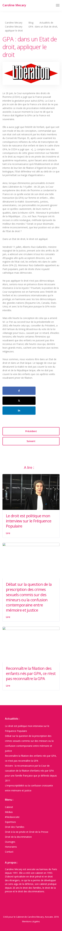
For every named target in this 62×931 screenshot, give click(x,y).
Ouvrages (10, 841)
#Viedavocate (12, 817)
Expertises (10, 821)
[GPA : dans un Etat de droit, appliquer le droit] (31, 74)
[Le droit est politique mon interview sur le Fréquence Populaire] (31, 491)
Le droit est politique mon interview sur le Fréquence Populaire (28, 521)
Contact (9, 851)
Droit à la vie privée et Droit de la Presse (26, 831)
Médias (9, 812)
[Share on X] (19, 401)
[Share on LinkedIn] (19, 410)
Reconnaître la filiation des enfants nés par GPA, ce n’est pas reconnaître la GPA (31, 673)
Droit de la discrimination (18, 836)
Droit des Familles (14, 826)
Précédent (31, 431)
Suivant (31, 441)
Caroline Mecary (14, 5)
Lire (8, 533)
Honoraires (11, 846)
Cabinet (9, 807)
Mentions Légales (31, 921)
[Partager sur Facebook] (19, 391)
